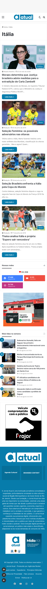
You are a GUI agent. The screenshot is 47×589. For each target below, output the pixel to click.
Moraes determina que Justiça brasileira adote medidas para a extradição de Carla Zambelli (20, 78)
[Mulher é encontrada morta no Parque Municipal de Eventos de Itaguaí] (8, 357)
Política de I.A (27, 578)
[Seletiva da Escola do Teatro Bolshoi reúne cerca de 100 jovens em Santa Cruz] (8, 369)
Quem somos (10, 570)
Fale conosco (29, 574)
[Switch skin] (40, 18)
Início (5, 27)
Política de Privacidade (13, 574)
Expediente (21, 570)
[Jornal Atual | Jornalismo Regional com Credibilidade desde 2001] (23, 17)
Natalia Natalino (9, 71)
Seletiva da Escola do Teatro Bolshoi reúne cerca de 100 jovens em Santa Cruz (31, 368)
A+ (4, 569)
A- (4, 580)
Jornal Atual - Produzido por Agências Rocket (23, 566)
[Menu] (3, 18)
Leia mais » (9, 97)
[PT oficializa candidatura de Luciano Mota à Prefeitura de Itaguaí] (8, 380)
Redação (7, 128)
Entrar (17, 578)
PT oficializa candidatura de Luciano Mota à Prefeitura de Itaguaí (28, 380)
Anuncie (39, 574)
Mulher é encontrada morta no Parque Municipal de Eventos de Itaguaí (30, 356)
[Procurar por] (44, 18)
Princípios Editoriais (34, 570)
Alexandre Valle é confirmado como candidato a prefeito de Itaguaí (29, 391)
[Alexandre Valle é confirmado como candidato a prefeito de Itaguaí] (8, 392)
